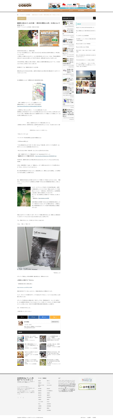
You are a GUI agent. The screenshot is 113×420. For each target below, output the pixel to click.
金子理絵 (39, 388)
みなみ (49, 365)
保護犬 (73, 384)
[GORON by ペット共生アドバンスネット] (25, 4)
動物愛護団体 (68, 385)
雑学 (27, 355)
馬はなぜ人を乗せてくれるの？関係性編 (83, 43)
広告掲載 (94, 417)
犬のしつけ (68, 388)
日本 (68, 386)
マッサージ (65, 384)
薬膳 (71, 390)
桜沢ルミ (48, 380)
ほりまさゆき (49, 385)
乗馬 (71, 384)
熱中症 (59, 388)
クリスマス (61, 381)
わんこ (71, 380)
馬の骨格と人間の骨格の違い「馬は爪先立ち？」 (70, 71)
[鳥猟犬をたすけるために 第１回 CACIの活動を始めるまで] (86, 90)
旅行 (66, 386)
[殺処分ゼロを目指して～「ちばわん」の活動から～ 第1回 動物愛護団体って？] (92, 84)
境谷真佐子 (49, 397)
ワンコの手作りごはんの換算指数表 (82, 35)
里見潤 (59, 346)
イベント (31, 348)
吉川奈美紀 (35, 348)
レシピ (68, 384)
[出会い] (92, 90)
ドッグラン (66, 383)
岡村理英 (39, 390)
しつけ (32, 10)
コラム (64, 381)
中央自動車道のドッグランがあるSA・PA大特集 (70, 41)
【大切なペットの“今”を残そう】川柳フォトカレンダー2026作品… (31, 361)
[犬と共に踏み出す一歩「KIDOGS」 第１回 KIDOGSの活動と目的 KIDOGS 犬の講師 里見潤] (79, 84)
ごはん (63, 380)
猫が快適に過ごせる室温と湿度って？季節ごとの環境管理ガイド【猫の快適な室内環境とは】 (68, 113)
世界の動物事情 (81, 10)
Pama (39, 403)
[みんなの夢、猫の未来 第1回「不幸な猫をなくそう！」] (79, 90)
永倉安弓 (39, 397)
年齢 (72, 385)
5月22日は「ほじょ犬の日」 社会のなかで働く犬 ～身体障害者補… (31, 337)
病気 (66, 390)
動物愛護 (63, 385)
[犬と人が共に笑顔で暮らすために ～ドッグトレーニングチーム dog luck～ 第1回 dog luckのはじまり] (86, 75)
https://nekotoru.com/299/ (43, 198)
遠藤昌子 (48, 395)
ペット (70, 383)
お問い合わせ (83, 417)
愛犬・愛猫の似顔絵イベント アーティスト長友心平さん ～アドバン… (31, 345)
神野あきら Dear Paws (55, 340)
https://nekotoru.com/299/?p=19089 (24, 287)
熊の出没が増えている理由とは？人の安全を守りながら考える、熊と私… (53, 361)
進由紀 (67, 74)
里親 (66, 391)
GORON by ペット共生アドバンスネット (25, 379)
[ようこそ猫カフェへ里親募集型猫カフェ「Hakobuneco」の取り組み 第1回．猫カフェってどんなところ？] (86, 84)
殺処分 (74, 386)
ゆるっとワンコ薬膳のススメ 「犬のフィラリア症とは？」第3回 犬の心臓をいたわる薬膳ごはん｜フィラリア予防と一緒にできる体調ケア (86, 65)
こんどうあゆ (40, 401)
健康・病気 (42, 10)
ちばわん (68, 380)
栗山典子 (48, 388)
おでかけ (51, 10)
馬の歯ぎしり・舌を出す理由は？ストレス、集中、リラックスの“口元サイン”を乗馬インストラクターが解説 (68, 90)
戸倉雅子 (39, 399)
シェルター (68, 381)
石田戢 (39, 410)
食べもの (71, 10)
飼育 (70, 391)
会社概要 (89, 417)
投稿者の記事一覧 (55, 321)
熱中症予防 (62, 388)
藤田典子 (39, 408)
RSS (23, 397)
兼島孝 (48, 408)
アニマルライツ (91, 10)
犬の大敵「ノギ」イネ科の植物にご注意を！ (70, 80)
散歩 (64, 386)
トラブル (67, 65)
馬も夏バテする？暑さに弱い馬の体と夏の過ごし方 (85, 27)
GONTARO (49, 403)
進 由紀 (70, 74)
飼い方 (22, 10)
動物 (60, 385)
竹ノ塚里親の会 (49, 390)
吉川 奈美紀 (26, 321)
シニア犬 (72, 381)
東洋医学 (70, 386)
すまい (61, 10)
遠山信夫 (39, 395)
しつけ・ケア (32, 354)
